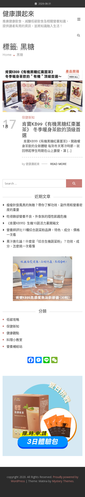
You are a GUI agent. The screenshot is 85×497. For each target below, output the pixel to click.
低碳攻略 (13, 319)
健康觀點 (13, 333)
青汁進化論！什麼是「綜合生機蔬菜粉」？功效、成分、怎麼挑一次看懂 (43, 243)
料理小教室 (14, 340)
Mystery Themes (63, 481)
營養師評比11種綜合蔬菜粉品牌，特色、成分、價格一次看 (43, 232)
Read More (58, 164)
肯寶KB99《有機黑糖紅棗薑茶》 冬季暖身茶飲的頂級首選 (51, 130)
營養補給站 (14, 346)
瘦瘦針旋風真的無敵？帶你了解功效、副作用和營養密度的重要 (44, 207)
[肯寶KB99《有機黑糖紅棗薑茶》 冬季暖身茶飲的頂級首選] (42, 89)
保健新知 (28, 117)
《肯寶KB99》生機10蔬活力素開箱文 (33, 223)
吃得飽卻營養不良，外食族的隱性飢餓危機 (37, 216)
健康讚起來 (18, 14)
